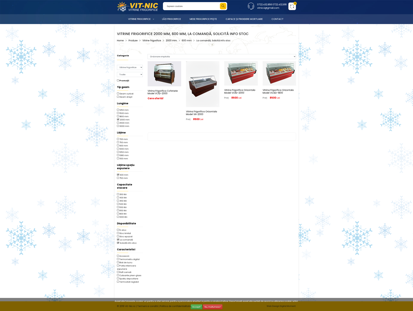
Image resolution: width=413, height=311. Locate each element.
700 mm (123, 139)
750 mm (123, 142)
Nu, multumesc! (213, 306)
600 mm (187, 40)
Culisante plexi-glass (130, 275)
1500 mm (124, 113)
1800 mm (124, 116)
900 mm (123, 145)
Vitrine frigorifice (151, 40)
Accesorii (124, 256)
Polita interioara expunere (126, 267)
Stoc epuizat (125, 236)
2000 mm (171, 40)
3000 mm (124, 126)
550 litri (123, 207)
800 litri (123, 213)
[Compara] (164, 90)
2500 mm (124, 122)
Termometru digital (129, 259)
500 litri (123, 204)
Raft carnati (125, 272)
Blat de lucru (125, 262)
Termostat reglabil (129, 281)
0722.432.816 (279, 4)
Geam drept (125, 96)
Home (120, 40)
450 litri (123, 200)
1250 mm (124, 110)
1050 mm (124, 152)
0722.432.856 (264, 4)
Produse (133, 40)
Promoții (124, 80)
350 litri (123, 194)
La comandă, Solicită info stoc (213, 40)
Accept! (196, 306)
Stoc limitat (125, 233)
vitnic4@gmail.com (268, 8)
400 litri (123, 197)
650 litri (123, 210)
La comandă (126, 239)
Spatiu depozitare (128, 278)
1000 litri (123, 217)
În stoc (122, 230)
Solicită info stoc (128, 243)
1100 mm (123, 158)
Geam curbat (126, 93)
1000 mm (124, 148)
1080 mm (124, 155)
